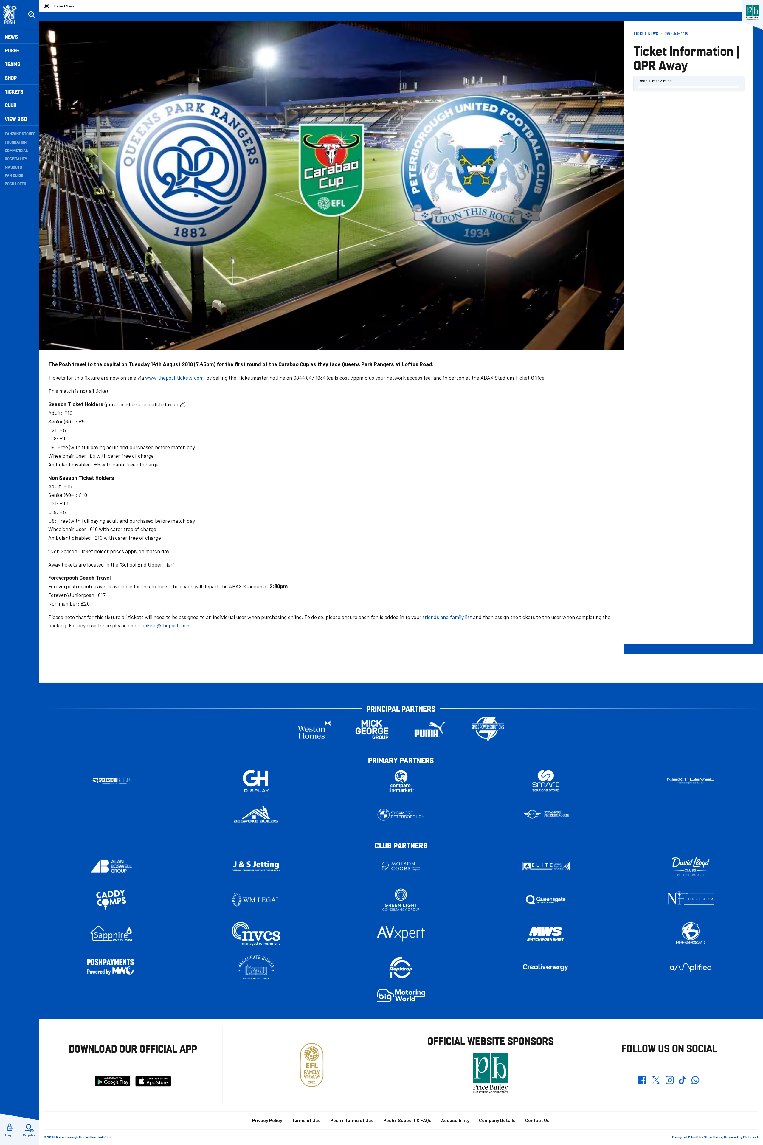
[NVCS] (256, 933)
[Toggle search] (31, 15)
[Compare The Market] (401, 781)
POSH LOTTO (15, 184)
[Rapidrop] (401, 967)
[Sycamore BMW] (401, 815)
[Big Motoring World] (401, 995)
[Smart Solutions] (546, 781)
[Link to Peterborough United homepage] (12, 14)
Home (47, 6)
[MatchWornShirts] (546, 933)
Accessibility (455, 1120)
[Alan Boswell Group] (111, 866)
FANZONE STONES (20, 133)
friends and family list (447, 617)
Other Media (713, 1137)
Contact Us (537, 1120)
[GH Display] (256, 781)
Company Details (497, 1120)
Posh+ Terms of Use (352, 1120)
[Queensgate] (546, 900)
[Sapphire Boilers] (111, 934)
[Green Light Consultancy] (401, 900)
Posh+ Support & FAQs (407, 1120)
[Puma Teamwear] (430, 729)
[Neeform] (690, 900)
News (11, 36)
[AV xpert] (401, 934)
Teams (12, 64)
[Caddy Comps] (111, 900)
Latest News (64, 6)
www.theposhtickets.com (174, 377)
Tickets (14, 91)
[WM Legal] (256, 900)
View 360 (16, 118)
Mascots (13, 167)
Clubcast (750, 1137)
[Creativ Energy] (546, 967)
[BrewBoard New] (690, 933)
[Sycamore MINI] (546, 815)
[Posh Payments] (111, 967)
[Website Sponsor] (752, 12)
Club (10, 105)
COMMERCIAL (16, 150)
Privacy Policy (267, 1120)
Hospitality (16, 159)
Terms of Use (306, 1120)
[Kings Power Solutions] (487, 729)
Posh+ (12, 50)
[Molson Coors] (401, 866)
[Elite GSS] (546, 866)
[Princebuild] (111, 781)
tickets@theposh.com (166, 625)
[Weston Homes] (314, 729)
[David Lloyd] (690, 866)
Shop (11, 77)
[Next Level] (690, 781)
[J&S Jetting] (256, 866)
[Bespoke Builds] (256, 815)
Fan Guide (14, 175)
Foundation (16, 142)
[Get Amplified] (690, 967)
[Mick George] (372, 729)
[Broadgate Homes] (256, 967)
